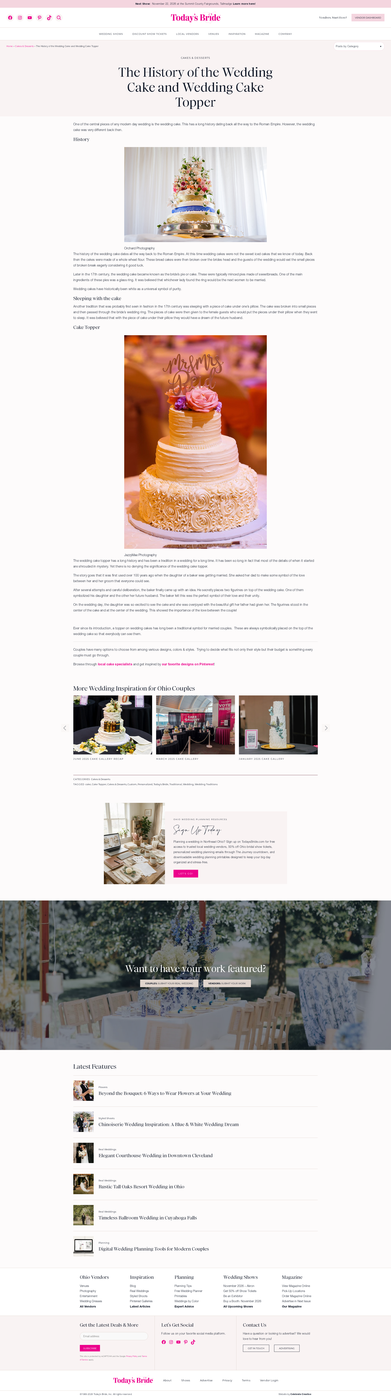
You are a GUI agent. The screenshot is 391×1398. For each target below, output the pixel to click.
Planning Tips (183, 1286)
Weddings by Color (187, 1301)
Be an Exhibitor (233, 1296)
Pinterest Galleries (141, 1301)
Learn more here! (244, 3)
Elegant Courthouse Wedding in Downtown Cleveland (156, 1156)
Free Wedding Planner (188, 1291)
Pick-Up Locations (293, 1291)
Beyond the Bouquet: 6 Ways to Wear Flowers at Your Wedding (165, 1093)
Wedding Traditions (206, 784)
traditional (175, 784)
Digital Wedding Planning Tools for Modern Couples (154, 1249)
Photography (88, 1291)
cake (88, 784)
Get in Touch (256, 1348)
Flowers (103, 1087)
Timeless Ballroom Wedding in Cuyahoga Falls (148, 1218)
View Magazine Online (296, 1286)
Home (10, 46)
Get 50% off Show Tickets (239, 1291)
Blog (133, 1286)
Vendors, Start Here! (333, 17)
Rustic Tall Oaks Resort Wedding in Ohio (141, 1187)
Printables (181, 1296)
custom (132, 784)
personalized (145, 784)
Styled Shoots (106, 1118)
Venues (84, 1286)
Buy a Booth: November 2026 (242, 1301)
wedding (188, 784)
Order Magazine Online (296, 1296)
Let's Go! (186, 873)
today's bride (161, 784)
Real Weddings (107, 1149)
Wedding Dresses (91, 1301)
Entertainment (88, 1296)
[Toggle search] (59, 17)
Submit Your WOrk (227, 983)
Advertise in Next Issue (296, 1301)
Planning (104, 1242)
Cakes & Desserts (24, 46)
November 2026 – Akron (238, 1286)
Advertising (287, 1348)
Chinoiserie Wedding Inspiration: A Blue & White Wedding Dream (169, 1124)
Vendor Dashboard (368, 17)
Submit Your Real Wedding (169, 983)
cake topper (99, 784)
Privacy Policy (131, 1356)
